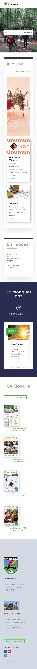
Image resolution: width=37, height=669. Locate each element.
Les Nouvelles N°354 (18, 528)
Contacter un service (14, 641)
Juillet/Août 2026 (18, 431)
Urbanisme (14, 203)
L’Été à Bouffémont (18, 429)
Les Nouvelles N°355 (18, 494)
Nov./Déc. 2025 (19, 530)
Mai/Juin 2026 (18, 462)
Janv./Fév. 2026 (18, 496)
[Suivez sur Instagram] (9, 651)
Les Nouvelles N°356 (18, 459)
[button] (10, 367)
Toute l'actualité (22, 72)
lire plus (12, 178)
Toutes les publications (15, 397)
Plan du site (10, 662)
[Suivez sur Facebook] (5, 651)
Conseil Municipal (16, 346)
